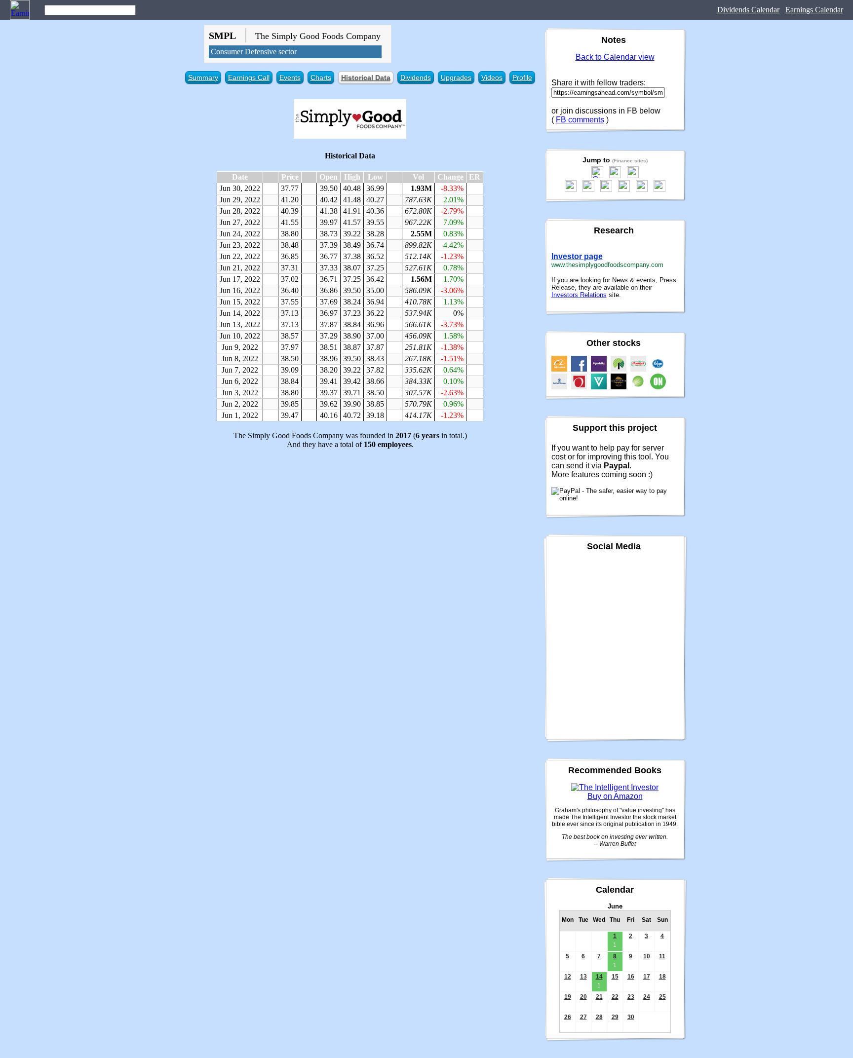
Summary (203, 77)
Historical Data (365, 77)
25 (662, 996)
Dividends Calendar (748, 9)
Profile (522, 77)
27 (583, 1017)
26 (567, 1017)
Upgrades (456, 77)
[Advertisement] (350, 526)
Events (290, 77)
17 (646, 976)
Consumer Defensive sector (254, 51)
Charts (320, 77)
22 (615, 996)
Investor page (577, 256)
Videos (492, 77)
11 (662, 956)
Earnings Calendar (814, 9)
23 (630, 996)
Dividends (415, 77)
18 (662, 976)
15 (615, 976)
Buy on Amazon (615, 796)
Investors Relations (579, 295)
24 (646, 996)
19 (567, 996)
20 (583, 996)
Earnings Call (249, 77)
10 (646, 956)
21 (599, 996)
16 (630, 976)
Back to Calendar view (615, 57)
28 (599, 1017)
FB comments (580, 119)
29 (615, 1017)
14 (599, 976)
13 (583, 976)
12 (567, 976)
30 (630, 1017)
